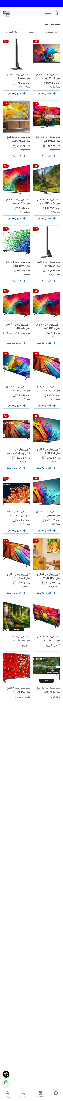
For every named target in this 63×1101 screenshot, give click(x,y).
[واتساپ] (6, 1082)
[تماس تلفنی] (6, 1074)
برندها (32, 32)
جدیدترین (49, 32)
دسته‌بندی (14, 32)
